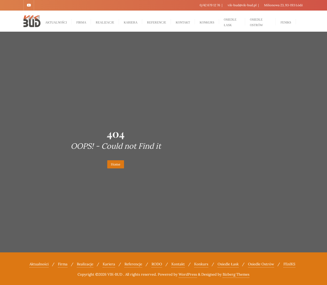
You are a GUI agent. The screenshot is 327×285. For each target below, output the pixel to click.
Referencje (133, 264)
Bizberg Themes (236, 274)
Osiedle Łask (228, 264)
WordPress (188, 274)
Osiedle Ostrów (261, 264)
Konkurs (201, 264)
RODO (157, 264)
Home (115, 164)
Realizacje (85, 264)
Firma (63, 264)
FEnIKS (289, 264)
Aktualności (39, 264)
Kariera (109, 264)
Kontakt (178, 264)
